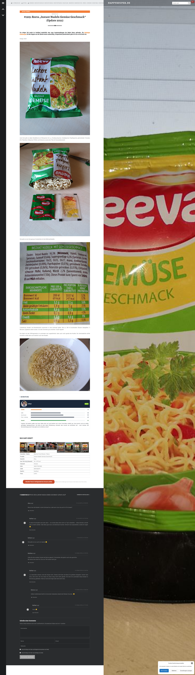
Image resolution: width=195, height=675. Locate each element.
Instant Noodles (39, 3)
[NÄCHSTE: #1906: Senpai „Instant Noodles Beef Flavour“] (3, 9)
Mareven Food (78, 3)
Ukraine (90, 3)
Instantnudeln (58, 3)
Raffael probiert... (25, 11)
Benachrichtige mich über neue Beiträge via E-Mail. (32, 652)
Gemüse (32, 3)
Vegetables (102, 3)
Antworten (31, 510)
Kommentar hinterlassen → (83, 494)
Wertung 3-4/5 (55, 14)
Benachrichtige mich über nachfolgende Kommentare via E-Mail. (35, 649)
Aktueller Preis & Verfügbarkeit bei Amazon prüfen (38, 481)
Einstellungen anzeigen (186, 670)
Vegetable (95, 3)
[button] (192, 663)
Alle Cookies (164, 670)
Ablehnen (174, 670)
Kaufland (65, 3)
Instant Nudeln (49, 3)
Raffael (25, 3)
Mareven (71, 3)
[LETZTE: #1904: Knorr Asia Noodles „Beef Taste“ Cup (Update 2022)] (3, 15)
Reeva (84, 3)
